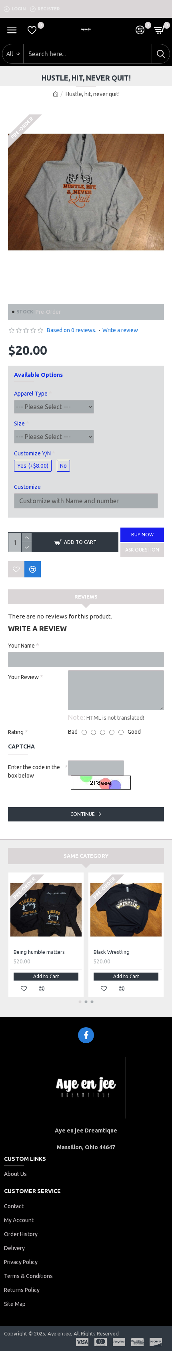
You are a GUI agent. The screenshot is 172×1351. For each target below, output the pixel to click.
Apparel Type (31, 393)
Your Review (23, 677)
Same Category (86, 856)
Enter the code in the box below (34, 771)
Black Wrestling (112, 952)
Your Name (21, 645)
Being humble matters (39, 952)
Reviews (86, 596)
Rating (16, 732)
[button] (80, 1001)
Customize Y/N (32, 453)
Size (19, 423)
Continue (82, 814)
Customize (27, 487)
